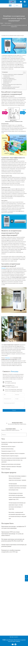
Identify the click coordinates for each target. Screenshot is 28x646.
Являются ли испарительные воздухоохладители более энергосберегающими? (12, 85)
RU (13, 2)
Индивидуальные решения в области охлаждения (12, 453)
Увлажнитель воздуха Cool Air (8, 451)
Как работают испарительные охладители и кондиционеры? (13, 74)
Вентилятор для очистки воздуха (7, 586)
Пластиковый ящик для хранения (7, 598)
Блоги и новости (8, 23)
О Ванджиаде (3, 612)
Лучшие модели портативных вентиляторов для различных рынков (13, 545)
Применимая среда (8, 81)
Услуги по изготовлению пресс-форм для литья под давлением (12, 610)
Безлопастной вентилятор (7, 449)
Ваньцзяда (3, 268)
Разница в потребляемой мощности (10, 79)
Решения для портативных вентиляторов (10, 464)
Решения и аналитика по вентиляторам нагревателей (13, 458)
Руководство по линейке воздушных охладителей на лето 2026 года (10, 551)
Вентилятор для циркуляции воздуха (7, 588)
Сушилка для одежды (5, 594)
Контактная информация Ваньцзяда (9, 88)
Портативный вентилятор (5, 590)
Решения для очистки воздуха (8, 446)
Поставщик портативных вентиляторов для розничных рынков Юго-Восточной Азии (12, 540)
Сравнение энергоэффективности (8, 78)
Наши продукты (4, 606)
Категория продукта (6, 581)
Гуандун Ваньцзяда (9, 640)
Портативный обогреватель (6, 592)
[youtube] (13, 644)
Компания (3, 601)
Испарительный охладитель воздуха (17, 35)
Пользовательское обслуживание (7, 608)
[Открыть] (10, 5)
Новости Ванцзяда (5, 469)
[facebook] (15, 644)
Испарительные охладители (9, 75)
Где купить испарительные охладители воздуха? (11, 87)
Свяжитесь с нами (4, 616)
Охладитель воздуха (4, 584)
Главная (1, 23)
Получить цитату (25, 5)
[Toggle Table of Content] (23, 72)
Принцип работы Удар (8, 80)
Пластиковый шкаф (4, 596)
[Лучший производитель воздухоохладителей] (4, 5)
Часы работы (7, 83)
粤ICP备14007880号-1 (14, 637)
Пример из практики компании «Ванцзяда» (11, 466)
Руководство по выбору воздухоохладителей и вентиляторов (12, 443)
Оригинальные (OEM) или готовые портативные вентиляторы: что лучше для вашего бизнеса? (12, 533)
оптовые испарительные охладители (19, 277)
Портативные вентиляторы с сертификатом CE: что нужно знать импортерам (13, 527)
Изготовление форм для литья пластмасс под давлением (11, 461)
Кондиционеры (7, 76)
